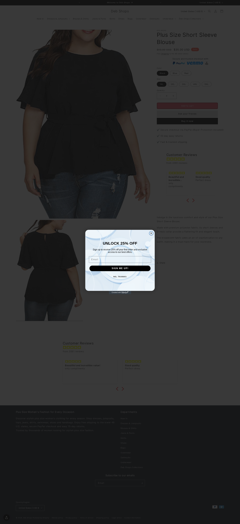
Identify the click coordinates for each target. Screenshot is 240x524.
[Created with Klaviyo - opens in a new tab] (120, 292)
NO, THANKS (120, 277)
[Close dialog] (151, 233)
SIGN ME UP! (120, 268)
